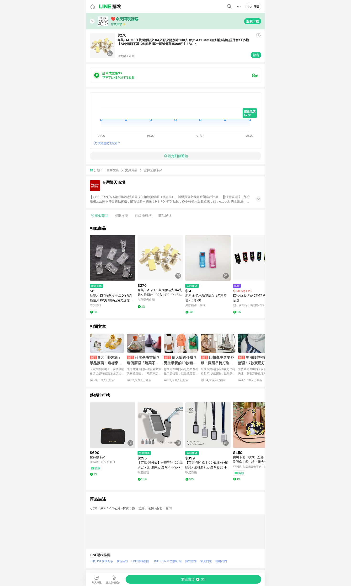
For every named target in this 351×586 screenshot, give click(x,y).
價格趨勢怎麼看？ (109, 143)
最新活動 (122, 561)
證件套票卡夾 (153, 170)
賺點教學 (191, 561)
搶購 (256, 55)
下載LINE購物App (101, 561)
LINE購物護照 (140, 561)
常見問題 (206, 561)
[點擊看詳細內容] (112, 258)
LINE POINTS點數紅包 (167, 561)
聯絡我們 (221, 561)
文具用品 (131, 170)
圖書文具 (112, 170)
